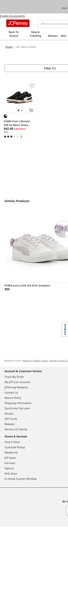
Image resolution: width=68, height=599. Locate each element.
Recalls (9, 413)
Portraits (10, 463)
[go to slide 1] (18, 110)
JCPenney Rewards (16, 387)
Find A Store (12, 442)
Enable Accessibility (12, 16)
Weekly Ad (11, 452)
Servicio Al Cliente (16, 429)
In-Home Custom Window (21, 479)
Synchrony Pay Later (17, 408)
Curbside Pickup (15, 447)
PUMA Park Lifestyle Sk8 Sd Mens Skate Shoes (17, 123)
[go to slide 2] (22, 110)
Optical (9, 468)
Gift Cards (11, 419)
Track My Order (14, 377)
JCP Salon (10, 458)
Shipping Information (18, 403)
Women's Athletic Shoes (35, 360)
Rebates (10, 424)
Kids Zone (11, 473)
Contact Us (11, 392)
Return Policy (13, 398)
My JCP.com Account (17, 382)
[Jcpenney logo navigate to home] (18, 23)
